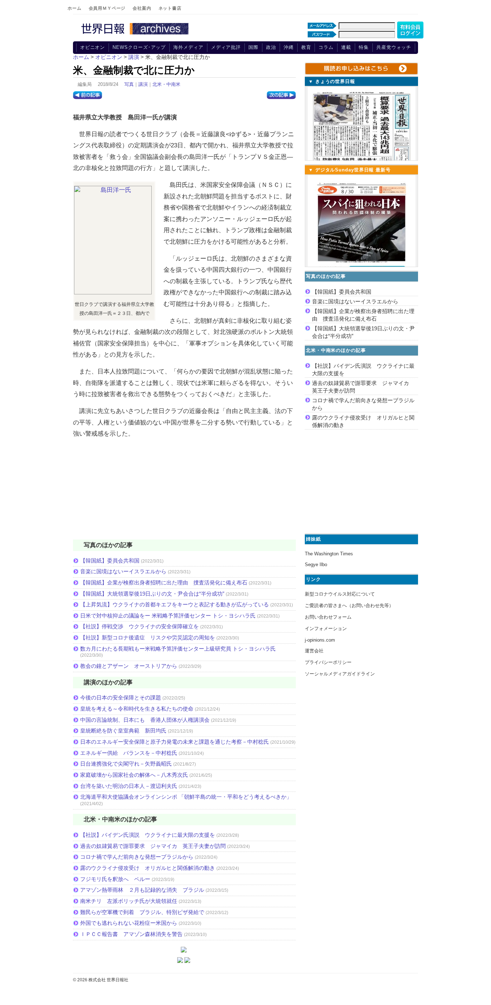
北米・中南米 (166, 84)
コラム (326, 47)
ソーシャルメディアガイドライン (340, 673)
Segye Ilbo (316, 564)
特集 (364, 47)
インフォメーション (326, 628)
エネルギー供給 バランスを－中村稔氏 (128, 753)
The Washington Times (329, 553)
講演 (143, 84)
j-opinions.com (320, 640)
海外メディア (188, 47)
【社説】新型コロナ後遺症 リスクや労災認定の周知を (147, 637)
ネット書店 (170, 8)
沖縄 (289, 47)
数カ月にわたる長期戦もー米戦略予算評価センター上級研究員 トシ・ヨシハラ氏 (178, 649)
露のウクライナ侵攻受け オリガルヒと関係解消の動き (147, 868)
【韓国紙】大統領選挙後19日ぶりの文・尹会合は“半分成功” (152, 594)
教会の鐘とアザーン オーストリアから (128, 666)
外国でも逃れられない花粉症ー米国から (128, 923)
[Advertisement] (184, 493)
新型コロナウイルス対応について (340, 594)
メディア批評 (226, 47)
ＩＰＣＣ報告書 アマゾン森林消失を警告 (131, 934)
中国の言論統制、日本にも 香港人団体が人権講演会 (145, 720)
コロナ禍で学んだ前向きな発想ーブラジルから (136, 857)
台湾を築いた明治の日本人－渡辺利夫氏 (128, 786)
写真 (129, 84)
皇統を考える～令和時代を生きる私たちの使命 (136, 709)
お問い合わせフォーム (328, 617)
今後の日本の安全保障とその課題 (120, 697)
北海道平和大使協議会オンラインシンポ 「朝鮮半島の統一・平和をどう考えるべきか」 (186, 797)
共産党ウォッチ (393, 47)
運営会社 (314, 650)
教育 (306, 47)
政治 (271, 47)
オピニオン (92, 47)
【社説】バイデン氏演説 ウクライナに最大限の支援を (147, 835)
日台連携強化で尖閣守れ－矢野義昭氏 (126, 764)
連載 (346, 47)
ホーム (75, 8)
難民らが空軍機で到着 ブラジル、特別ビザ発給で (142, 912)
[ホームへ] (136, 35)
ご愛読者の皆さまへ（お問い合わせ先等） (349, 605)
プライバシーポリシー (328, 662)
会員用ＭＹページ (107, 8)
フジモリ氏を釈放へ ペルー (115, 879)
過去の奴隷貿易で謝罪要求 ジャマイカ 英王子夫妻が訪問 (153, 846)
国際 (253, 47)
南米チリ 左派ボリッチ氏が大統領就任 (128, 901)
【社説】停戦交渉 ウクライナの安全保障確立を (139, 626)
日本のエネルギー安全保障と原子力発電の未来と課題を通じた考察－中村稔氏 (174, 742)
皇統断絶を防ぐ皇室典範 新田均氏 (123, 731)
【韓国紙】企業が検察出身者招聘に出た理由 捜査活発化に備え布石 (163, 582)
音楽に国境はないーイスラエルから (123, 571)
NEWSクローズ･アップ (139, 47)
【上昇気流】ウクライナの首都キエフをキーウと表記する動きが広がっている (174, 604)
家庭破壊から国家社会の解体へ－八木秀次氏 (134, 775)
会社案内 (142, 8)
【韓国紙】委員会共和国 (109, 560)
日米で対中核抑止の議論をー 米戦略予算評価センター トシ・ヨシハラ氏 (168, 615)
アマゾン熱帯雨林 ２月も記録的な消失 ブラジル (142, 890)
